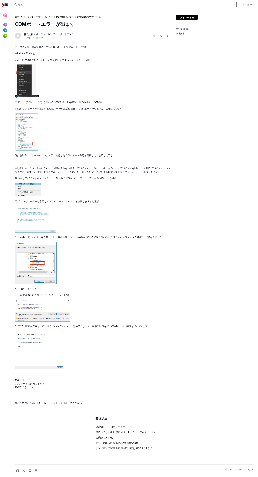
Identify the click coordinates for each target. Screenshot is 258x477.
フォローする (187, 17)
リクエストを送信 (57, 403)
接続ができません (24, 387)
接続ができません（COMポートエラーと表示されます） (126, 432)
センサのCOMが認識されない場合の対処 (117, 442)
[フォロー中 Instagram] (36, 470)
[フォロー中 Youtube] (30, 470)
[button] (247, 4)
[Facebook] (154, 35)
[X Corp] (161, 35)
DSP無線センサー (64, 16)
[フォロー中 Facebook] (17, 470)
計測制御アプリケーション (89, 16)
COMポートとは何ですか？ (29, 383)
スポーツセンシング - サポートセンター (33, 16)
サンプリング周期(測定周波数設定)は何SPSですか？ (124, 448)
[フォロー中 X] (23, 470)
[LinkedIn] (167, 35)
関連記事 (180, 33)
